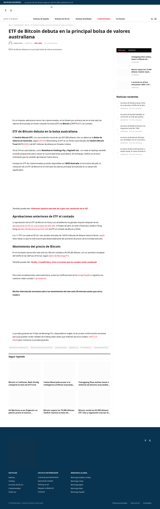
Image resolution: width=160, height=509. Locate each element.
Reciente (132, 50)
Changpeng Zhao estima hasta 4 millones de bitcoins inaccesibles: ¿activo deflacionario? (94, 383)
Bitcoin (27, 25)
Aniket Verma (18, 43)
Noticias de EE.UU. (62, 19)
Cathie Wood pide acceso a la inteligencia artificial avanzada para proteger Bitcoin (58, 383)
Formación (120, 19)
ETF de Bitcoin (86, 347)
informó (42, 140)
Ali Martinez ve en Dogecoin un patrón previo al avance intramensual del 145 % (23, 411)
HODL (26, 144)
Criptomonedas (103, 19)
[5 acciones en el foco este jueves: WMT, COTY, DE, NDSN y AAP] (122, 85)
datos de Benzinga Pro (59, 255)
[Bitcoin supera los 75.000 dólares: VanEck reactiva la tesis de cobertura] (60, 398)
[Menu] (155, 19)
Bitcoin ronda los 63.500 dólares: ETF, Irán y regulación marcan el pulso (93, 411)
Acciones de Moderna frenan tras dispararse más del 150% (132, 127)
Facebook (41, 278)
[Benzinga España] (80, 10)
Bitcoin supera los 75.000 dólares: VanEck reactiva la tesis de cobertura (59, 411)
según (102, 235)
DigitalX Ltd (73, 347)
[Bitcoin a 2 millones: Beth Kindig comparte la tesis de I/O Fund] (25, 370)
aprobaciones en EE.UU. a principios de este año (34, 225)
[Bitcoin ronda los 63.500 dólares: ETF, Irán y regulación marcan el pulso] (94, 398)
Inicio (10, 25)
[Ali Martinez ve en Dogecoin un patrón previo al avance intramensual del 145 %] (25, 398)
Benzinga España (82, 275)
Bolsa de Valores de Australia (41, 347)
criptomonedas (60, 347)
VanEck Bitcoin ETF (101, 347)
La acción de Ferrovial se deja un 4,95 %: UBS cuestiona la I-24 (49, 2)
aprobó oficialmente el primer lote (33, 229)
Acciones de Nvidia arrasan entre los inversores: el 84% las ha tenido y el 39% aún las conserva (133, 105)
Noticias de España (41, 19)
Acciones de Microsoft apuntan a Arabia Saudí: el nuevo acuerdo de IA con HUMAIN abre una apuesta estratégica (133, 152)
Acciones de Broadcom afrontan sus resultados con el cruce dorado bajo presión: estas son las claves (133, 139)
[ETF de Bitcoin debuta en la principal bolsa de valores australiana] (59, 81)
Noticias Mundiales (84, 19)
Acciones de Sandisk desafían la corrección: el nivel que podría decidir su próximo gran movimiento (132, 118)
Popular (121, 50)
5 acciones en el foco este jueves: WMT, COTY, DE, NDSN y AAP (141, 83)
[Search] (152, 19)
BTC (80, 123)
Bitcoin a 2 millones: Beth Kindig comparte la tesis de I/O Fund (24, 383)
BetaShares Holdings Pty (19, 347)
